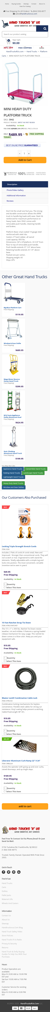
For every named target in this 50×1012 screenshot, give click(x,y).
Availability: (11, 125)
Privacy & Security (9, 943)
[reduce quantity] (19, 153)
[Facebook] (3, 872)
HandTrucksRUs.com (15, 51)
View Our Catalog (25, 6)
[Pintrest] (13, 872)
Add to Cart (25, 160)
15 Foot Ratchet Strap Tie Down (16, 622)
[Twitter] (8, 872)
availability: (9, 579)
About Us (42, 4)
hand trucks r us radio (12, 939)
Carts (4, 887)
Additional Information (16, 195)
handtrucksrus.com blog (12, 927)
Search (41, 28)
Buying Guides (16, 4)
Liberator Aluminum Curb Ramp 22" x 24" (21, 760)
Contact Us (6, 915)
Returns (5, 947)
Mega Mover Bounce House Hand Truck (12, 380)
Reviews (10, 201)
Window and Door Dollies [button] (13, 487)
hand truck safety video (12, 931)
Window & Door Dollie (12, 343)
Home (7, 4)
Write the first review (26, 122)
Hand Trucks (32, 51)
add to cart (25, 806)
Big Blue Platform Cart (12, 308)
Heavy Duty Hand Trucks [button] (13, 483)
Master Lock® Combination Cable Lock (19, 698)
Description (12, 184)
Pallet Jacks (6, 895)
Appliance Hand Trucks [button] (12, 469)
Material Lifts (7, 899)
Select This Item (13, 587)
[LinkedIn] (19, 872)
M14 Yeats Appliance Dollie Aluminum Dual (12, 416)
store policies (7, 935)
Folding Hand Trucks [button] (11, 473)
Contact (33, 4)
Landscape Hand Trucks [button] (33, 473)
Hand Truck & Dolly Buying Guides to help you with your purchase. (14, 954)
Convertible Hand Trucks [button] (36, 469)
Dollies (5, 891)
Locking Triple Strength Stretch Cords (19, 546)
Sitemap (26, 4)
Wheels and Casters (10, 903)
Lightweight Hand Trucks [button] (13, 477)
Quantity (11, 584)
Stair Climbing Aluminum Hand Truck (13, 452)
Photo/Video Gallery (15, 190)
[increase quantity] (29, 153)
